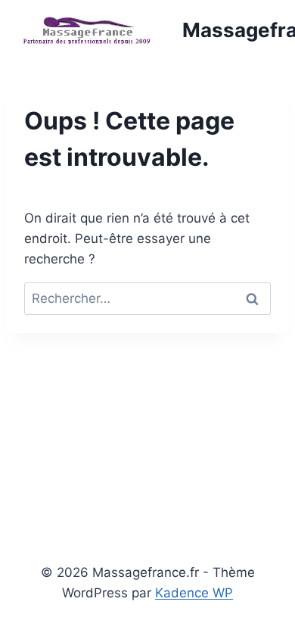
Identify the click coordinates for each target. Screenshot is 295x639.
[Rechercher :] (147, 298)
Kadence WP (194, 592)
